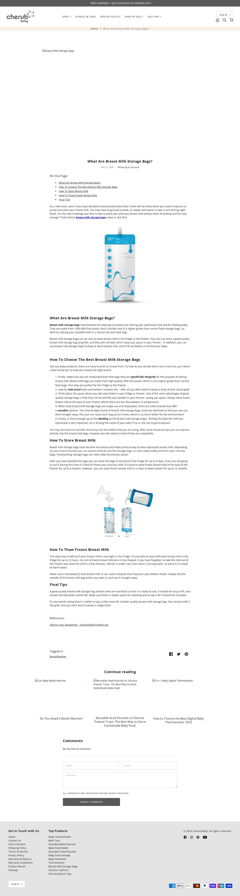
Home (94, 28)
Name (69, 765)
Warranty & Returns (20, 859)
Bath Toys (54, 840)
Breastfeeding (58, 656)
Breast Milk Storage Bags (63, 866)
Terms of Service (18, 851)
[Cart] (231, 20)
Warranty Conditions (20, 862)
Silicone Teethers (58, 870)
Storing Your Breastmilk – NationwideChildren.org (79, 624)
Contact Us (14, 840)
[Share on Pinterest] (186, 654)
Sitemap (13, 870)
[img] (224, 20)
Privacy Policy (16, 855)
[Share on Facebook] (171, 654)
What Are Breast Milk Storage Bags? (126, 28)
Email (127, 765)
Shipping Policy (17, 848)
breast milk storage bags (91, 217)
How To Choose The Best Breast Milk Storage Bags (88, 187)
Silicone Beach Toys (60, 873)
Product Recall (16, 866)
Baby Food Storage (59, 855)
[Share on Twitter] (179, 654)
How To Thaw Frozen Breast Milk (78, 195)
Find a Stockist (16, 844)
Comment (71, 775)
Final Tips (64, 199)
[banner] (20, 16)
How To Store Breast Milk (73, 191)
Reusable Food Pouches (62, 851)
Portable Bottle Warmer (62, 844)
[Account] (217, 20)
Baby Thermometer (59, 836)
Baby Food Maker (58, 848)
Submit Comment (91, 801)
